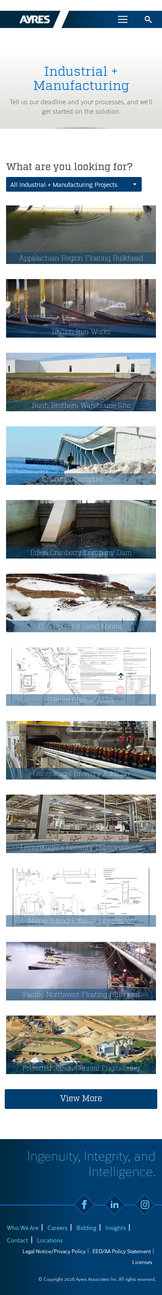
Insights (115, 1227)
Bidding (86, 1227)
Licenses (142, 1261)
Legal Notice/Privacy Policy (54, 1251)
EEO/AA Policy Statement (121, 1251)
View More (81, 1098)
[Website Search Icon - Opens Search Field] (148, 19)
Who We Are (22, 1227)
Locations (50, 1240)
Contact (17, 1240)
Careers (57, 1227)
